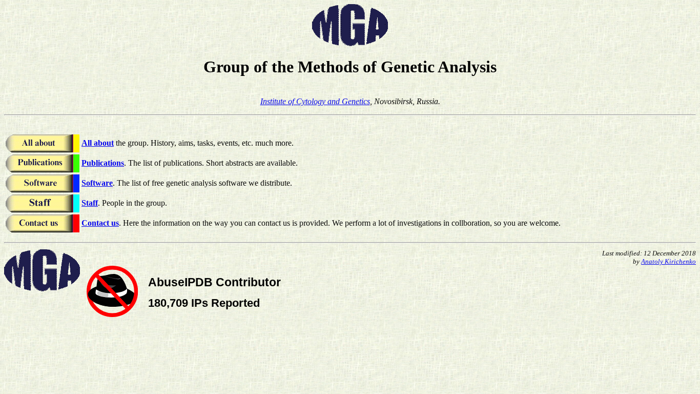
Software (97, 183)
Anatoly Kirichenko (668, 261)
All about (97, 143)
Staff (89, 203)
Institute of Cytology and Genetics (315, 101)
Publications (102, 163)
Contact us (100, 223)
